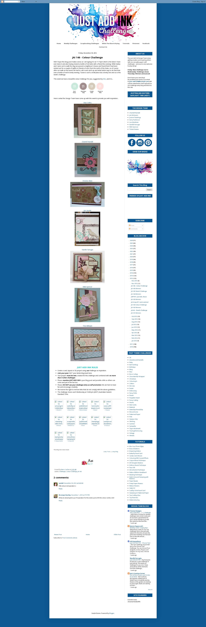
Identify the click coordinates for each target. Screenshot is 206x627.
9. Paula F (95, 425)
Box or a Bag (133, 374)
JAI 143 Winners (136, 299)
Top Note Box (133, 498)
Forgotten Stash (134, 398)
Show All (150, 589)
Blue (130, 372)
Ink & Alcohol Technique (137, 470)
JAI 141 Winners (136, 313)
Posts (132, 225)
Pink (130, 417)
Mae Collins (87, 103)
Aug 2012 (135, 322)
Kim (104, 79)
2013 (131, 276)
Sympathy (132, 426)
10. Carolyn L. (107, 425)
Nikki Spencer (87, 287)
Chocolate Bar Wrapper (137, 376)
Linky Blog (115, 451)
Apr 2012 (135, 333)
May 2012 (135, 330)
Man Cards (132, 405)
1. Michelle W (58, 410)
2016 (131, 268)
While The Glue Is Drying (111, 43)
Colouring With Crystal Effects (138, 458)
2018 (131, 262)
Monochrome (133, 412)
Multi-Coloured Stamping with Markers (138, 478)
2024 (131, 246)
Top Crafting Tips (134, 495)
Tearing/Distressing (135, 431)
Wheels (131, 435)
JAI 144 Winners (136, 294)
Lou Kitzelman (134, 122)
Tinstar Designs (135, 511)
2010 (131, 347)
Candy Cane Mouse (135, 456)
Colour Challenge (72, 471)
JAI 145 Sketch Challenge (139, 291)
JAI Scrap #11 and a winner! (140, 302)
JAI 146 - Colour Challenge (139, 286)
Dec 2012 (135, 281)
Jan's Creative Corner (137, 573)
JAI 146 (80, 471)
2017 (131, 265)
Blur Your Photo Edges (136, 446)
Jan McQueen (133, 115)
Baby (131, 362)
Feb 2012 (135, 338)
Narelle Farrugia (87, 250)
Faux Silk (132, 467)
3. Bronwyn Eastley (83, 410)
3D (130, 357)
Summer (132, 424)
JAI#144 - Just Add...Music (139, 297)
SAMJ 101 (132, 488)
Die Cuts (132, 386)
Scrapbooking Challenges (89, 43)
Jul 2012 (134, 324)
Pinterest (136, 43)
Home (59, 43)
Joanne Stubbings (135, 117)
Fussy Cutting (133, 400)
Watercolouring (134, 500)
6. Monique (58, 425)
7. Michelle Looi (70, 425)
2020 (131, 257)
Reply (60, 489)
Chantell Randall (87, 142)
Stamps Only (133, 419)
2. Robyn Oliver (70, 410)
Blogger (111, 613)
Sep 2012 (135, 319)
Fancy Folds (133, 393)
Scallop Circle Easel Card (137, 490)
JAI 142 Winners (136, 307)
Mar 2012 (135, 335)
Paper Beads (133, 481)
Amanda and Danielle (136, 360)
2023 (131, 248)
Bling (131, 369)
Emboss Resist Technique (137, 465)
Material (132, 407)
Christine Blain (87, 181)
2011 (131, 344)
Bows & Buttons (134, 449)
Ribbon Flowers (134, 486)
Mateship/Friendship (136, 409)
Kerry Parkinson (134, 120)
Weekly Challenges (70, 43)
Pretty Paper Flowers (136, 483)
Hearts (131, 402)
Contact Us (103, 47)
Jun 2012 (134, 327)
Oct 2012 (134, 316)
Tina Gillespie (87, 326)
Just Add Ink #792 (135, 560)
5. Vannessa (107, 410)
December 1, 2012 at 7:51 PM (80, 495)
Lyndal (61, 483)
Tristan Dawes (134, 129)
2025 (131, 243)
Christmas (132, 379)
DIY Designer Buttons (136, 463)
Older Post (117, 534)
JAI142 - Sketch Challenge (139, 310)
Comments (134, 229)
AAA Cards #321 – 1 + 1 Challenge (140, 512)
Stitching (132, 421)
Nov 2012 (135, 283)
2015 (131, 270)
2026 (131, 240)
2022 (131, 251)
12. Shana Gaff (71, 441)
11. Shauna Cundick (59, 441)
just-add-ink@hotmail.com (139, 81)
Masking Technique (135, 475)
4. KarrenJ (95, 410)
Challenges (62, 471)
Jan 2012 (134, 341)
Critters (131, 383)
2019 (131, 259)
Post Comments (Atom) (69, 538)
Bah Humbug (133, 365)
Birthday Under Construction (139, 528)
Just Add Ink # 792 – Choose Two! (140, 543)
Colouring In (133, 381)
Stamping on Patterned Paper (139, 493)
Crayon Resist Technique (137, 460)
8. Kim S (83, 425)
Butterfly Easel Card (135, 453)
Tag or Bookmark (134, 428)
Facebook (145, 43)
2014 (131, 273)
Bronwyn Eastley (65, 495)
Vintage (131, 433)
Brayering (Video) (135, 451)
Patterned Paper (134, 414)
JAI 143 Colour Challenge (139, 305)
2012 (131, 278)
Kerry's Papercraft (136, 526)
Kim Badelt (87, 211)
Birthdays (132, 367)
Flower (131, 395)
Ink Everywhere (135, 541)
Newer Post (58, 534)
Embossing (132, 391)
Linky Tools (107, 451)
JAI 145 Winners (136, 288)
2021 (131, 254)
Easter (131, 388)
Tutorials (126, 43)
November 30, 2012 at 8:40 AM (73, 483)
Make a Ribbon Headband (137, 472)
